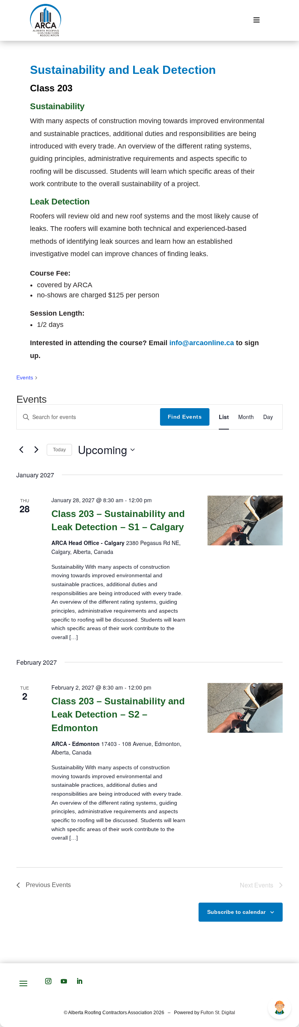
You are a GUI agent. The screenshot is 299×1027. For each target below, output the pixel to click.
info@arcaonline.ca (201, 343)
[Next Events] (36, 449)
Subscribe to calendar (236, 912)
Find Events (185, 417)
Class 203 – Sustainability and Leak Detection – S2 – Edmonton (118, 714)
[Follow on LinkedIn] (79, 981)
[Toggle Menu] (256, 20)
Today (59, 449)
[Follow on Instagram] (48, 981)
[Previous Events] (21, 449)
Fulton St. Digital (218, 1012)
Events (24, 377)
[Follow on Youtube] (64, 981)
